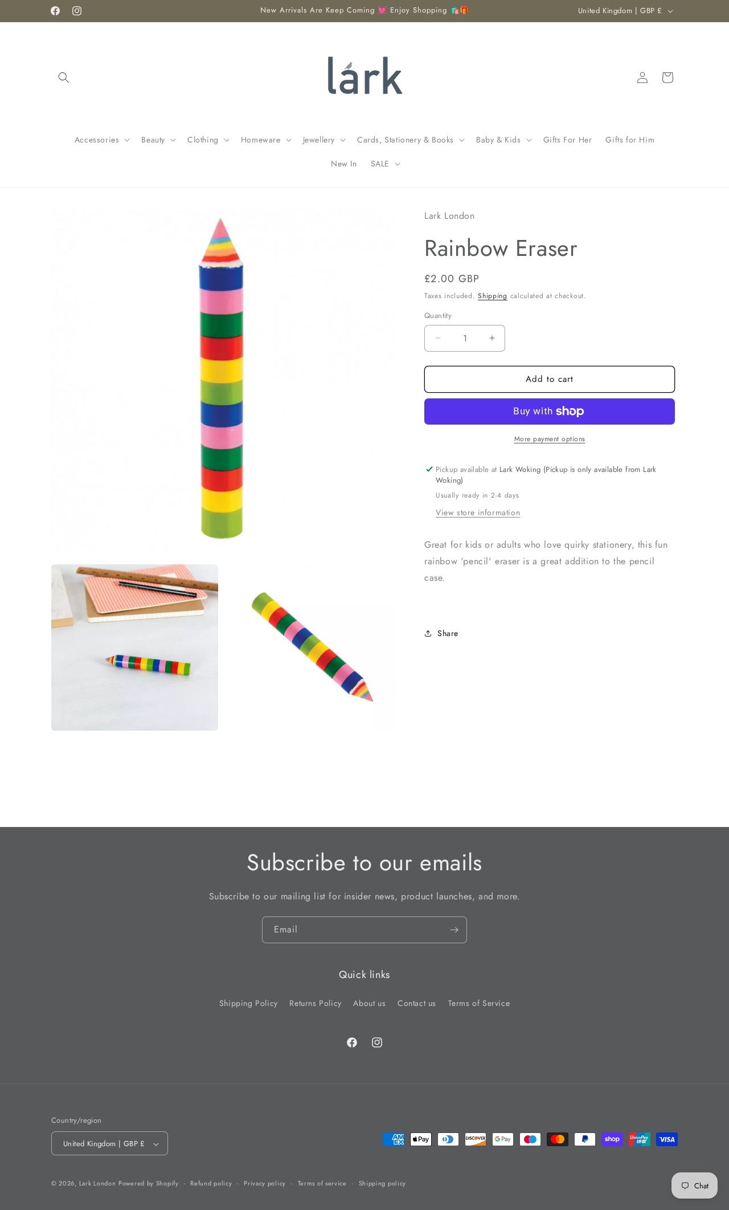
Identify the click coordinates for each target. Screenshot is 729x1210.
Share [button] (447, 633)
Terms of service (322, 1183)
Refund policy (211, 1183)
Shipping (492, 296)
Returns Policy (315, 1002)
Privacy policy (265, 1183)
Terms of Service (479, 1002)
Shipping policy (383, 1183)
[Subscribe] (453, 929)
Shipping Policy (248, 1002)
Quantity (438, 315)
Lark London (97, 1183)
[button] (63, 77)
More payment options (549, 439)
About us (369, 1002)
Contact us (417, 1002)
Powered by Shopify (148, 1183)
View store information (478, 512)
